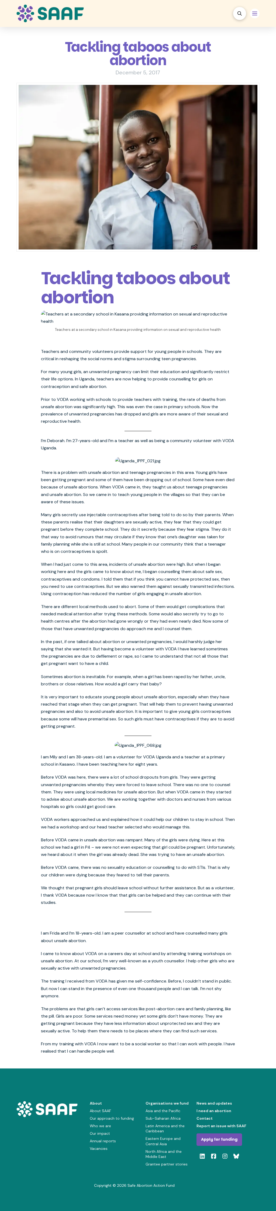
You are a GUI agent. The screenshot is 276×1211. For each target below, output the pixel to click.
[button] (239, 13)
